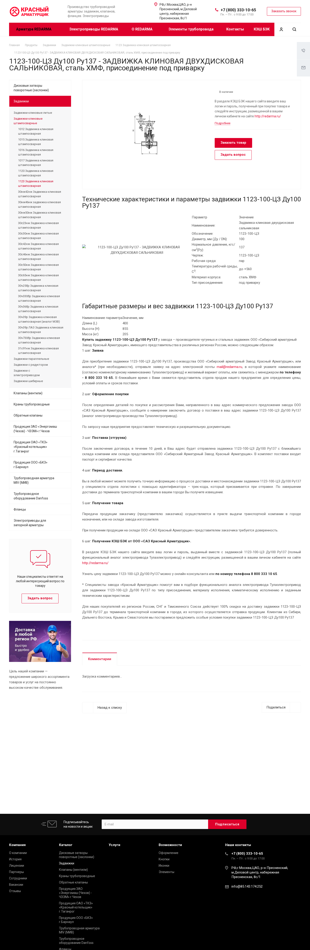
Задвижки (21, 101)
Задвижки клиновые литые (33, 112)
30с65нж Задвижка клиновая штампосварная (38, 277)
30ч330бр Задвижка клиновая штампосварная (39, 298)
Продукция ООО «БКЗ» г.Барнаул (30, 465)
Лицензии (16, 865)
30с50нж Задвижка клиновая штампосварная (38, 267)
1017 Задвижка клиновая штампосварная (35, 163)
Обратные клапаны (28, 415)
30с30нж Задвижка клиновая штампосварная (38, 236)
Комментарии (99, 659)
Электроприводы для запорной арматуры (30, 523)
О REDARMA (142, 29)
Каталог (65, 845)
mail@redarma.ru (229, 367)
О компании (18, 853)
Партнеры (16, 872)
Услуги (114, 845)
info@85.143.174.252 (247, 886)
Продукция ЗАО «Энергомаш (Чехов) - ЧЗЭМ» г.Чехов (35, 429)
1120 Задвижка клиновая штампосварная (35, 173)
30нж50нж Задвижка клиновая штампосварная (39, 215)
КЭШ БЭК (262, 29)
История (15, 859)
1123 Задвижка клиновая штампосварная (35, 184)
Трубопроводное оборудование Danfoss (31, 496)
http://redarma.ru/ (268, 116)
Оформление (168, 853)
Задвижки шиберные (28, 381)
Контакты (235, 29)
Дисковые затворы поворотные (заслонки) (31, 88)
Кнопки (164, 859)
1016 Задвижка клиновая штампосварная (35, 152)
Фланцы (20, 509)
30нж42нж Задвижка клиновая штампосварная (39, 194)
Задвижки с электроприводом (27, 373)
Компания (17, 845)
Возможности (170, 845)
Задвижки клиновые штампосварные (28, 121)
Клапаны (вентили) (28, 393)
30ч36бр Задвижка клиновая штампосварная (38, 309)
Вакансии (16, 884)
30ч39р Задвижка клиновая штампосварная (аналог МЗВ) (39, 319)
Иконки (164, 865)
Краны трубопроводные (32, 404)
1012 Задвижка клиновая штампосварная (35, 131)
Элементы (166, 872)
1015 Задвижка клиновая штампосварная (35, 142)
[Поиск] (294, 29)
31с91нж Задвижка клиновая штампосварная (38, 351)
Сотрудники (18, 878)
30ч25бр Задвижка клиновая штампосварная (38, 288)
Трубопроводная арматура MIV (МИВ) (34, 480)
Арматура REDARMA (34, 29)
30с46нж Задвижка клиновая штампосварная (38, 257)
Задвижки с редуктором (31, 364)
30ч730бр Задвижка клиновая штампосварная (39, 340)
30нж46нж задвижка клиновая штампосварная (39, 204)
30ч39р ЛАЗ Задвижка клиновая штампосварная (40, 330)
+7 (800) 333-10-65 (238, 9)
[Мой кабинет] (281, 29)
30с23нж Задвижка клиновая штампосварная (38, 225)
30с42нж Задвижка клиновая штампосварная (38, 246)
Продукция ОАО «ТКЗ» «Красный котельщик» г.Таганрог (30, 446)
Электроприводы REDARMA (93, 29)
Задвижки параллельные (31, 358)
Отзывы (15, 891)
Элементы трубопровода (191, 29)
